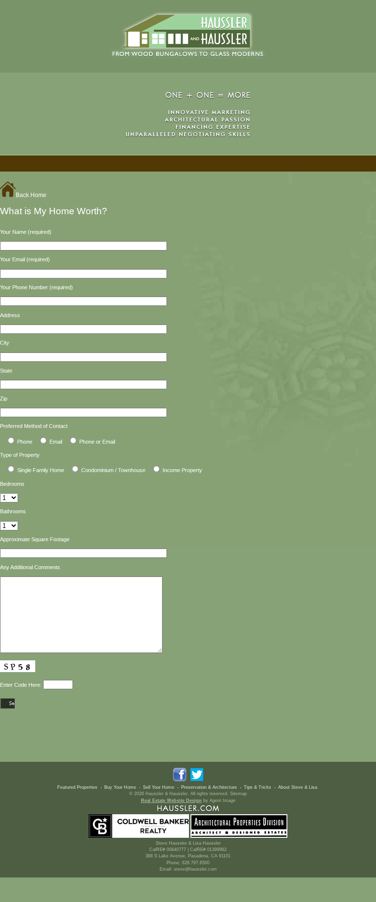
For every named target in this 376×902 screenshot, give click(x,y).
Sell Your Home (158, 787)
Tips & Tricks (257, 787)
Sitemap (238, 793)
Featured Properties (77, 787)
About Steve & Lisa (297, 787)
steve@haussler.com (195, 869)
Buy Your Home (120, 787)
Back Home (31, 195)
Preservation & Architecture (209, 787)
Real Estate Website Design (171, 800)
